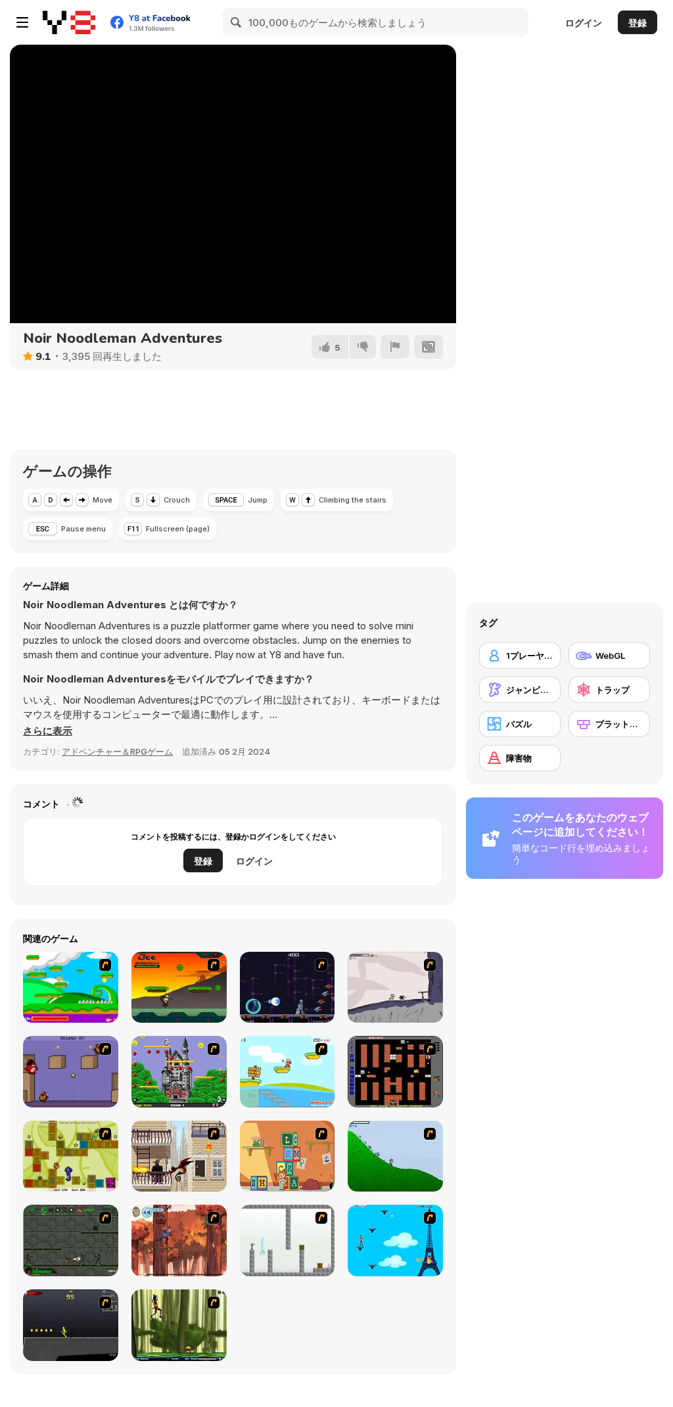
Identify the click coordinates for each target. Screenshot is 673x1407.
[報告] (395, 347)
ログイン (583, 22)
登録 (637, 22)
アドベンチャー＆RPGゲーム (117, 751)
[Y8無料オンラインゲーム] (69, 22)
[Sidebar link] (22, 22)
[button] (47, 731)
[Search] (236, 22)
